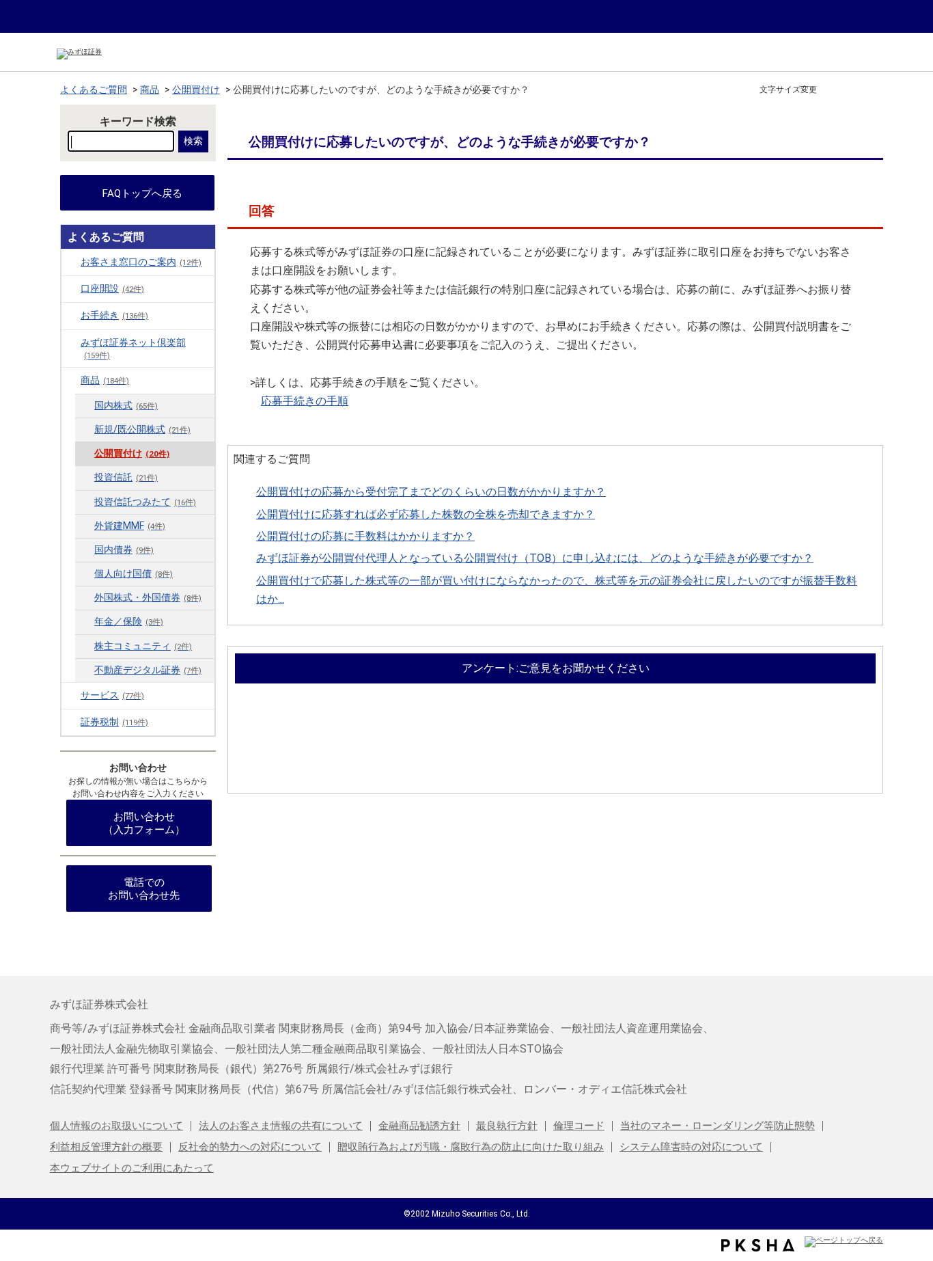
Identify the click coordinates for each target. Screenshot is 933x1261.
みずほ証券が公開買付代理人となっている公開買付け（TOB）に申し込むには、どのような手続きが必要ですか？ (534, 558)
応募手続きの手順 (304, 400)
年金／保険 (128, 621)
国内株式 (126, 405)
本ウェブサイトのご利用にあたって (132, 1168)
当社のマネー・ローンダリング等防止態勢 (717, 1126)
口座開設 (112, 289)
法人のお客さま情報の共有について (281, 1126)
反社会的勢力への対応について (250, 1147)
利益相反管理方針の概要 (106, 1147)
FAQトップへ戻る (142, 193)
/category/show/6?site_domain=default (71, 262)
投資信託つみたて (145, 502)
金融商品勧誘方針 (419, 1126)
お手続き (114, 315)
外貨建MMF (129, 526)
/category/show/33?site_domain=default (71, 722)
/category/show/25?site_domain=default (71, 695)
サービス (112, 695)
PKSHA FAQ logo (757, 1245)
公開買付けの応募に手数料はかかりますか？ (365, 536)
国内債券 (124, 550)
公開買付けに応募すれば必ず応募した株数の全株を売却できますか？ (425, 514)
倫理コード (578, 1126)
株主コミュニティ (143, 646)
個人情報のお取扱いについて (116, 1126)
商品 (149, 89)
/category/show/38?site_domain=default (71, 342)
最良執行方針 (507, 1126)
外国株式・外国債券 (147, 598)
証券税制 (114, 722)
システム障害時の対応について (691, 1147)
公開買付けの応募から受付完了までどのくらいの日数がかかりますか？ (431, 491)
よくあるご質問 (93, 89)
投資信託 (126, 477)
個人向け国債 (133, 574)
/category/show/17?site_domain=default (71, 380)
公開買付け (196, 89)
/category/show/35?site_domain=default (71, 315)
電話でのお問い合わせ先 (144, 888)
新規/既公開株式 (142, 429)
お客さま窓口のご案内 (141, 262)
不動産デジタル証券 (147, 670)
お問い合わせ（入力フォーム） (144, 823)
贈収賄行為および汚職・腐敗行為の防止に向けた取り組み (470, 1147)
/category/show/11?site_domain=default (71, 288)
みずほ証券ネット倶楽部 (133, 348)
